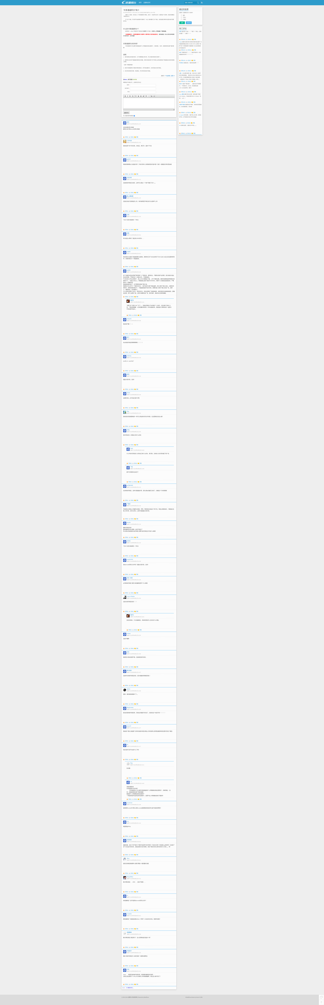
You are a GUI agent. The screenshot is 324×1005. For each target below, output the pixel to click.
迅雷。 (180, 73)
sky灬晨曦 (181, 94)
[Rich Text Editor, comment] (149, 103)
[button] (125, 96)
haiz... (126, 79)
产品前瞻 (167, 75)
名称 (128, 85)
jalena (128, 689)
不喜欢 (184, 19)
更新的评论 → (131, 987)
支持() (126, 137)
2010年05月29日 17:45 (128, 12)
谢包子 (180, 83)
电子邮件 (127, 88)
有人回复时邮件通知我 (128, 115)
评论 (152, 12)
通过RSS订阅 (201, 2)
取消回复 (135, 79)
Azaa (180, 42)
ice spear (181, 115)
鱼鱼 (180, 52)
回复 (137, 137)
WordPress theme (190, 997)
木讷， (128, 429)
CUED (201, 997)
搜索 (198, 3)
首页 (140, 2)
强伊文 (148, 12)
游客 (180, 31)
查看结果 (189, 22)
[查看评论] (321, 997)
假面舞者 (129, 932)
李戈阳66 (181, 62)
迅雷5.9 (173, 75)
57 (126, 987)
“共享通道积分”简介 (131, 10)
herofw (129, 522)
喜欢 (184, 15)
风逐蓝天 (129, 950)
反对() (132, 137)
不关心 (184, 17)
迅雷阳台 (129, 2)
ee (179, 125)
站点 (128, 91)
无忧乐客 (129, 177)
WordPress (146, 997)
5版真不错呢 (182, 104)
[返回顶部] (321, 1002)
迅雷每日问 (147, 2)
